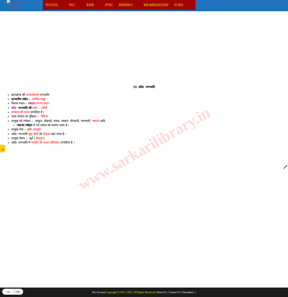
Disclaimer (188, 292)
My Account (98, 292)
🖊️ (285, 167)
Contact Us (174, 292)
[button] (12, 292)
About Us (161, 292)
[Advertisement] (142, 51)
